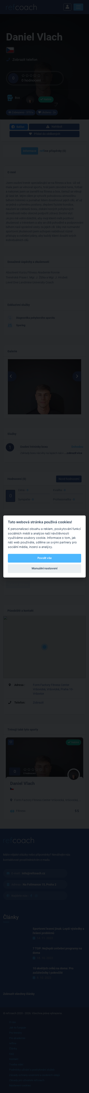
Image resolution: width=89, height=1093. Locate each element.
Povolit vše (44, 558)
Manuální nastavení (44, 568)
